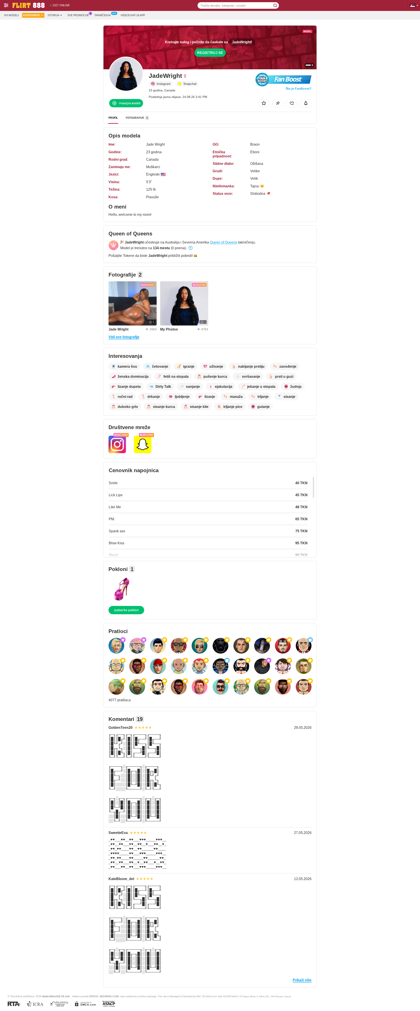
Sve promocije (78, 15)
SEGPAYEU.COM (109, 996)
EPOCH (93, 996)
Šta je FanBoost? (299, 88)
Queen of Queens (223, 242)
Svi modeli (11, 15)
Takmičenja (102, 15)
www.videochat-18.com (56, 996)
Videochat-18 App (133, 15)
